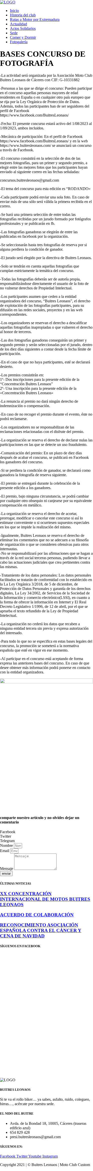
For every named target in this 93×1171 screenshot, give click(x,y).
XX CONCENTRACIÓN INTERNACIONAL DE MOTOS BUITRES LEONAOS (45, 899)
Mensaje (7, 868)
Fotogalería (19, 42)
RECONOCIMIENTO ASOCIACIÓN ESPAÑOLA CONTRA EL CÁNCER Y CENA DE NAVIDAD (40, 930)
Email (5, 851)
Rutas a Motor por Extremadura (35, 19)
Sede (14, 33)
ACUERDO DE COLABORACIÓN (37, 914)
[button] (46, 832)
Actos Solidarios (23, 28)
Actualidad (18, 24)
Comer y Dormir (23, 37)
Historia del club (23, 15)
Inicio (14, 10)
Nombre (7, 845)
